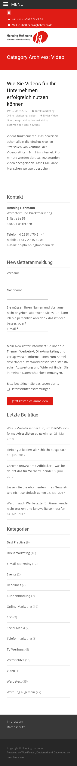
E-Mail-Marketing (19, 564)
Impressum (15, 721)
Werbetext (14, 681)
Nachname (14, 290)
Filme (10, 120)
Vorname (13, 273)
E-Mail (12, 329)
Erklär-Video (50, 115)
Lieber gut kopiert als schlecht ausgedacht (37, 450)
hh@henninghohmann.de (36, 245)
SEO (10, 617)
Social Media (16, 628)
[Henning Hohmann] (24, 36)
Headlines (14, 585)
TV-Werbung (16, 649)
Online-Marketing (17, 115)
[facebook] (9, 14)
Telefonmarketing (19, 638)
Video (32, 115)
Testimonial (14, 125)
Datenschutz (16, 727)
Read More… (16, 176)
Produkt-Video (39, 120)
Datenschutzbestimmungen (42, 373)
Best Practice (16, 542)
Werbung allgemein (21, 692)
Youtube (35, 125)
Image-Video (22, 120)
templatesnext (15, 757)
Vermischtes (15, 660)
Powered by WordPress (21, 752)
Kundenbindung (18, 596)
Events (11, 574)
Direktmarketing (45, 111)
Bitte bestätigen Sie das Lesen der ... (33, 384)
